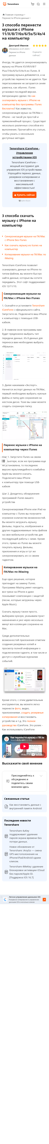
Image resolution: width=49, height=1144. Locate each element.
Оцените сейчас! (37, 54)
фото (18, 708)
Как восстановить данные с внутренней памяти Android (25, 806)
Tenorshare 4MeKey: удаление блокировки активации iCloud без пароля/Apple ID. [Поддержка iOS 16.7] (26, 872)
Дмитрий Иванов (18, 45)
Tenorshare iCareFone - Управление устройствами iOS (24, 153)
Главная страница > (15, 14)
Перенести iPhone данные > (16, 18)
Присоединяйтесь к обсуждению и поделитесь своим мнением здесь (22, 781)
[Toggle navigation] (43, 4)
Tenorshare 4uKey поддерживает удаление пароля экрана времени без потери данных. (25, 836)
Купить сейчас (25, 194)
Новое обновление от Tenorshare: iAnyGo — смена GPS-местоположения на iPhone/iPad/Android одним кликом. (25, 854)
